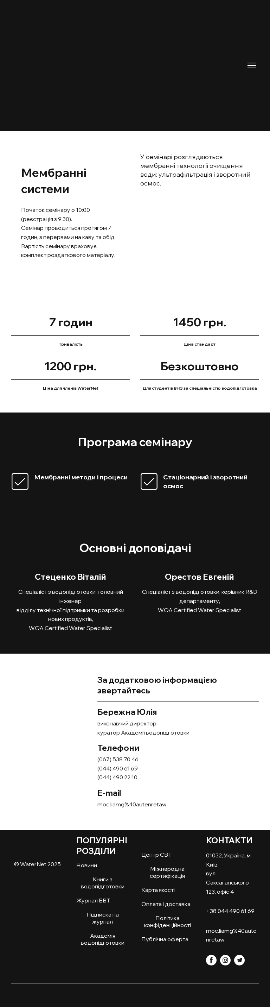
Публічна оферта (164, 939)
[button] (211, 960)
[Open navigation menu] (252, 65)
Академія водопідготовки (102, 939)
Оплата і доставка (166, 903)
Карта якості (158, 889)
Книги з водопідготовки (102, 883)
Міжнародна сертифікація (167, 872)
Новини (86, 865)
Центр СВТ (156, 854)
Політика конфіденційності (167, 921)
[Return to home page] (86, 60)
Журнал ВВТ (93, 900)
